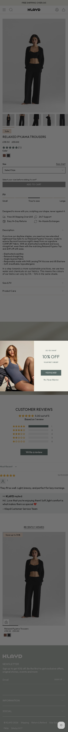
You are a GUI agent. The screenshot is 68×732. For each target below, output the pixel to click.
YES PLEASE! (51, 373)
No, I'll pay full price (51, 380)
